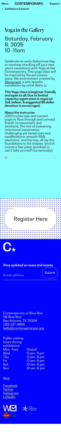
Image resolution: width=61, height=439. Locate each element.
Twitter (8, 389)
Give (6, 378)
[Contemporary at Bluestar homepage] (29, 4)
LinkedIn (9, 397)
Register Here (31, 219)
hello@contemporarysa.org (23, 328)
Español (54, 3)
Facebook (10, 386)
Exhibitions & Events (17, 8)
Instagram (10, 393)
